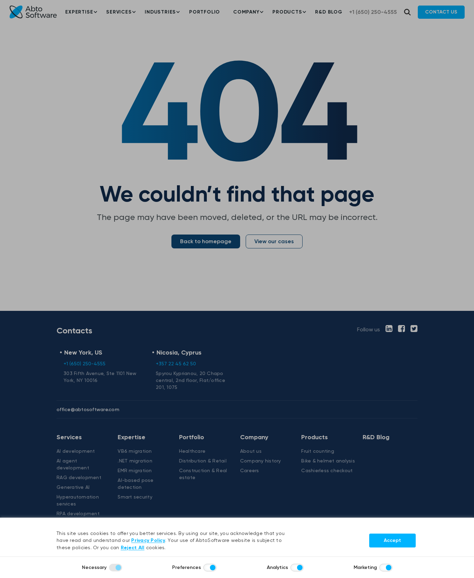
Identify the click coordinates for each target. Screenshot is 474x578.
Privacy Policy (148, 540)
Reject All (133, 548)
